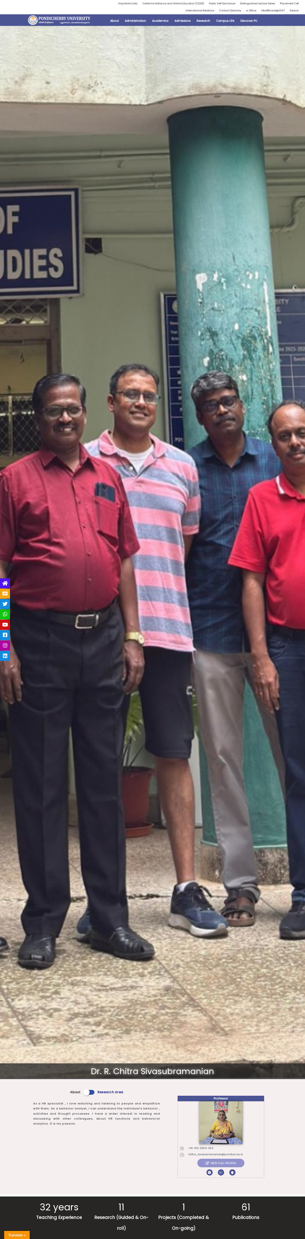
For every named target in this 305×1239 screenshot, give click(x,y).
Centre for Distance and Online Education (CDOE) (173, 3)
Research (203, 21)
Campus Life (225, 21)
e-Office (251, 10)
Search (294, 10)
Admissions (182, 21)
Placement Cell (289, 3)
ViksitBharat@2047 (273, 10)
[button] (220, 1163)
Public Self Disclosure (222, 3)
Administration (135, 21)
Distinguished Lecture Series (257, 3)
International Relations (200, 10)
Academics (160, 21)
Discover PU (248, 21)
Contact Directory (230, 10)
